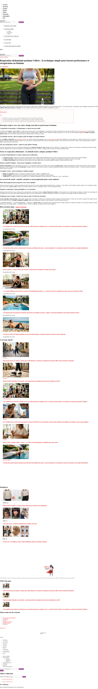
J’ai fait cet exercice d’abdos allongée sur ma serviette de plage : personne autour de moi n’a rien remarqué (34, 334)
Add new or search (4, 676)
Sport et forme (21, 207)
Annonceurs (5, 619)
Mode (4, 12)
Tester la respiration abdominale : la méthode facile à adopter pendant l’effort (23, 119)
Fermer (1, 637)
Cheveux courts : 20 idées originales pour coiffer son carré (20, 523)
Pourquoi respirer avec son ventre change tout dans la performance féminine (23, 118)
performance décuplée (21, 139)
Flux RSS (5, 624)
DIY (4, 18)
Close (2, 670)
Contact (4, 620)
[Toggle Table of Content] (1, 115)
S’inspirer (7, 39)
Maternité (6, 16)
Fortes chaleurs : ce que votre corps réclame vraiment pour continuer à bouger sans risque (29, 269)
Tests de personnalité (12, 46)
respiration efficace (82, 131)
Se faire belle (8, 29)
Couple (5, 8)
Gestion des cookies (7, 621)
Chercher (21, 22)
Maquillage (9, 32)
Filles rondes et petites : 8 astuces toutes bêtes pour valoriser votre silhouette (25, 505)
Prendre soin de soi (11, 36)
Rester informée (10, 26)
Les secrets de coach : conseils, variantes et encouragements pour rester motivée (24, 121)
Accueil (5, 4)
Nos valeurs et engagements (9, 617)
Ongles (8, 33)
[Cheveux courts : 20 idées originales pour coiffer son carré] (50, 513)
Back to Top (3, 628)
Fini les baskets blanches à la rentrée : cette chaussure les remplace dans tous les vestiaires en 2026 (31, 381)
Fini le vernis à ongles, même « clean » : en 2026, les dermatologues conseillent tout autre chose (30, 442)
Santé (5, 10)
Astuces (5, 6)
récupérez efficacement (52, 139)
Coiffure (5, 14)
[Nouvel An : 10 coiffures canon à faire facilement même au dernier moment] (50, 531)
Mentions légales (6, 623)
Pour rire (7, 43)
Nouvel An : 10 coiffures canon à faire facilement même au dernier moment (25, 541)
